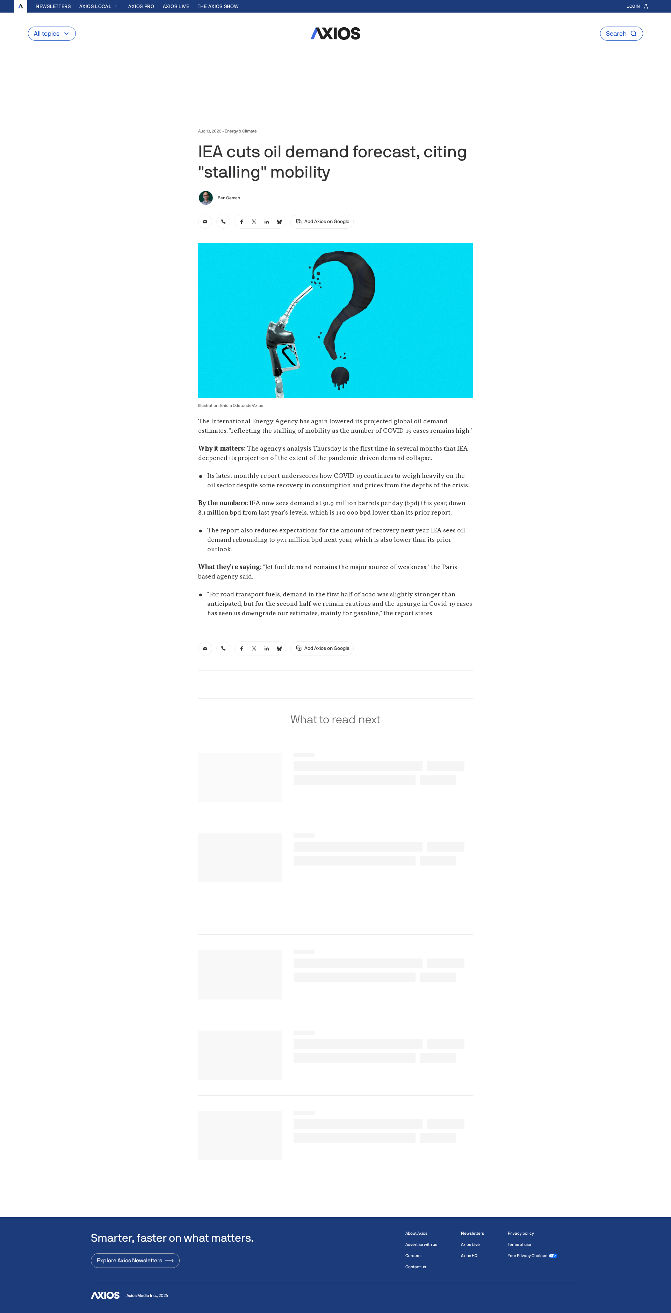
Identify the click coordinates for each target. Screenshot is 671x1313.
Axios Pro (141, 6)
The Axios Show (218, 6)
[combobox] (99, 6)
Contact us (415, 1267)
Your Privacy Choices (527, 1256)
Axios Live (176, 6)
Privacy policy (521, 1233)
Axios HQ (469, 1256)
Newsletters (53, 6)
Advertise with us (421, 1244)
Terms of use (519, 1244)
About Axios (416, 1233)
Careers (412, 1256)
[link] (205, 221)
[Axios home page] (20, 6)
